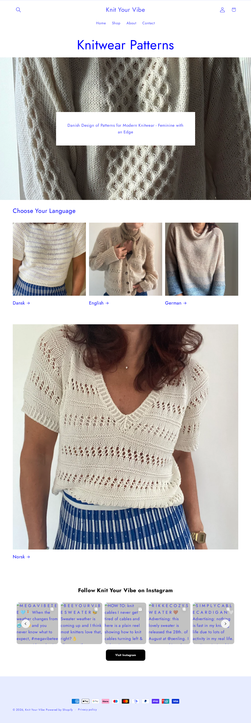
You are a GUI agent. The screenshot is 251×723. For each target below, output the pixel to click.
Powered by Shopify (59, 710)
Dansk (19, 303)
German (173, 303)
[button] (18, 9)
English (96, 303)
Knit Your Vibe (35, 710)
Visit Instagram (125, 655)
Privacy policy (87, 709)
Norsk (19, 557)
